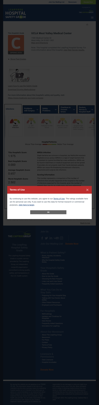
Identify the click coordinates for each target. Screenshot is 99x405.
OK (48, 212)
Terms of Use (59, 199)
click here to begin (26, 205)
